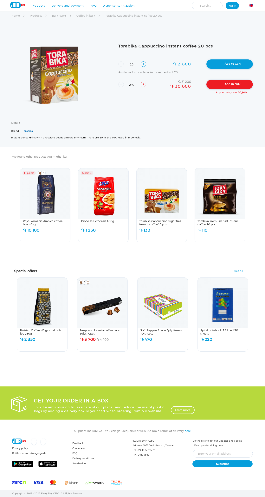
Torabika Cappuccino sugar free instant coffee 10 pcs (160, 223)
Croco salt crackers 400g (97, 221)
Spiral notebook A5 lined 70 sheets (219, 332)
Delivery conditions (83, 458)
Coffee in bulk (86, 15)
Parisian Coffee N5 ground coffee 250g (40, 332)
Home (16, 15)
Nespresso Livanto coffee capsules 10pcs (100, 332)
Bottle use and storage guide (29, 453)
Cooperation (79, 448)
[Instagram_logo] (43, 441)
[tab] (15, 125)
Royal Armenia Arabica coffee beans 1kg (42, 223)
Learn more (182, 410)
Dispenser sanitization (119, 5)
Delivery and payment (68, 5)
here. (187, 431)
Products (38, 5)
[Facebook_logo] (34, 441)
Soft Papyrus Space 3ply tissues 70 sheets (161, 332)
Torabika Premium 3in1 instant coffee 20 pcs (217, 223)
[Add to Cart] (56, 237)
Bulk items (59, 15)
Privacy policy (20, 448)
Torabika (28, 131)
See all (238, 271)
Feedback (78, 443)
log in (232, 5)
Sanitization (79, 463)
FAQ (94, 5)
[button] (253, 6)
